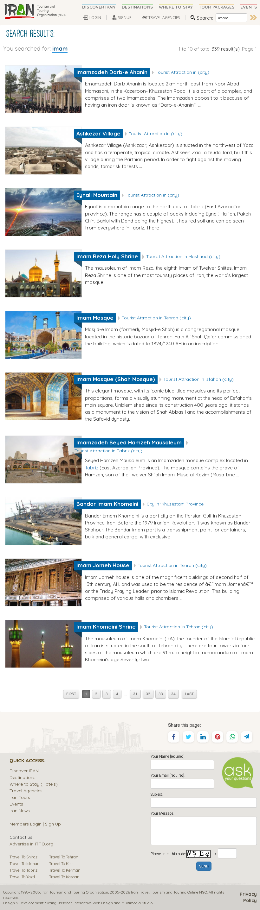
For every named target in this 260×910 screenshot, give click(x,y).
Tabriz (91, 467)
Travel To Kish (61, 863)
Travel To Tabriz (23, 870)
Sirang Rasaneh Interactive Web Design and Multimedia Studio (99, 903)
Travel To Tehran (63, 856)
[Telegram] (246, 737)
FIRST (71, 694)
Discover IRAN (24, 770)
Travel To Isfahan (25, 863)
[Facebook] (173, 737)
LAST (189, 694)
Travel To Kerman (65, 870)
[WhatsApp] (232, 737)
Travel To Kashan (64, 876)
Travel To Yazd (22, 876)
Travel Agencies (26, 790)
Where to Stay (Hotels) (34, 784)
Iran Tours (20, 797)
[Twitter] (188, 737)
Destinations (23, 777)
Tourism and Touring (168, 892)
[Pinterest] (217, 737)
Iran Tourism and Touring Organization (75, 892)
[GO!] (253, 17)
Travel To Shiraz (23, 856)
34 (173, 694)
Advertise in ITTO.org (31, 843)
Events (16, 803)
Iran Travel (140, 892)
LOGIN (95, 17)
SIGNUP (125, 17)
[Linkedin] (203, 737)
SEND (204, 866)
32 (148, 694)
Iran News (20, 810)
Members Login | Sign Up (35, 823)
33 (161, 694)
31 (135, 694)
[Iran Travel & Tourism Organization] (35, 12)
